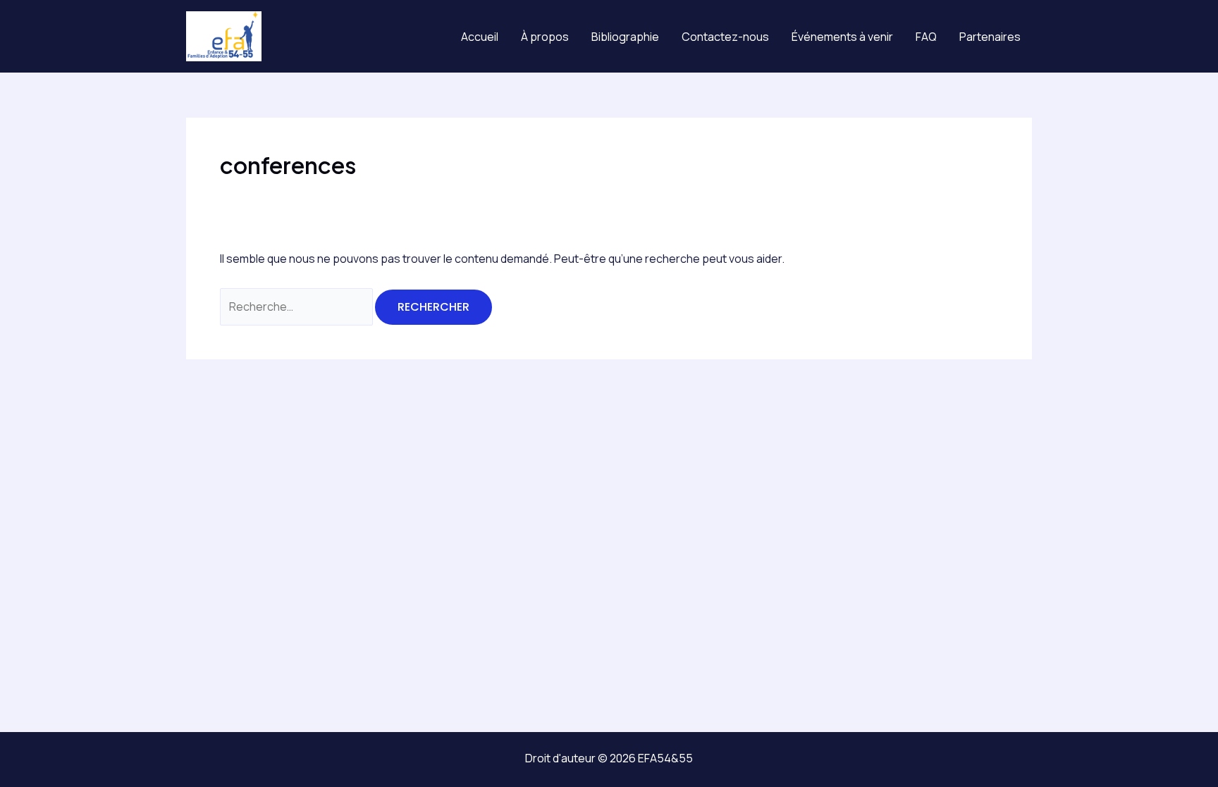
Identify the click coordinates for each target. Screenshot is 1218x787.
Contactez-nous (725, 36)
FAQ (926, 36)
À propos (545, 36)
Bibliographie (625, 36)
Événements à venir (842, 36)
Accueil (479, 36)
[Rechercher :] (297, 306)
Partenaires (990, 36)
